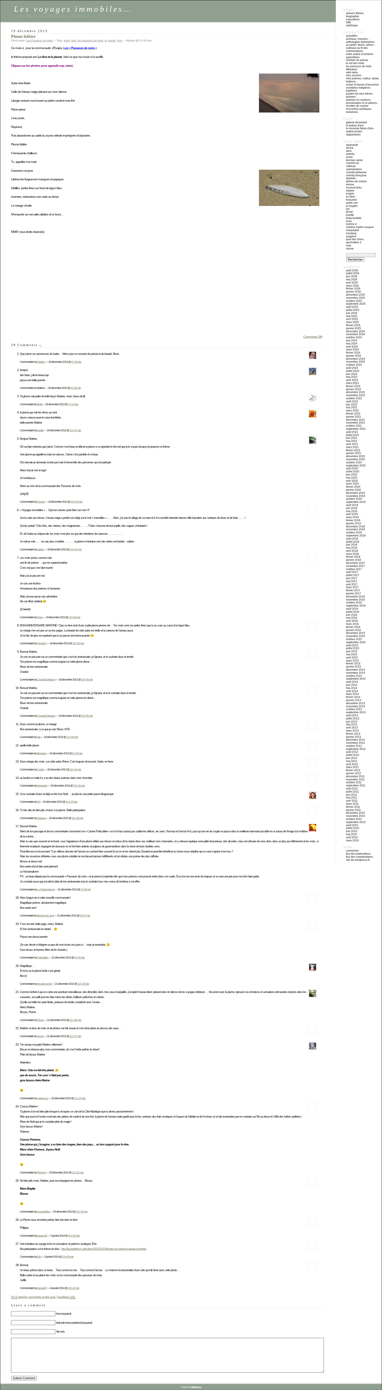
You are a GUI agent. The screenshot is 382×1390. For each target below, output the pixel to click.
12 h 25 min (83, 983)
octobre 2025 (354, 300)
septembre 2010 (356, 822)
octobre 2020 (354, 462)
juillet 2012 (352, 755)
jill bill (39, 404)
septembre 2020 (356, 465)
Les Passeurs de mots (39, 40)
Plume (40, 1020)
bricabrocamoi (44, 983)
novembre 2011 (355, 779)
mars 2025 (352, 322)
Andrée (350, 154)
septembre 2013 (356, 712)
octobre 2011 (354, 782)
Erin (39, 1256)
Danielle (351, 178)
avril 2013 (352, 727)
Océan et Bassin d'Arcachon (362, 84)
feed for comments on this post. (33, 1297)
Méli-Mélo (352, 72)
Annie (349, 157)
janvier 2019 (353, 523)
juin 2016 (351, 614)
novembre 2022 (355, 395)
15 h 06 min (74, 617)
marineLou (42, 1098)
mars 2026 (352, 285)
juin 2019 (351, 508)
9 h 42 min (79, 957)
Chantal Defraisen (46, 679)
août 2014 (352, 681)
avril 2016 (352, 620)
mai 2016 (351, 617)
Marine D (351, 224)
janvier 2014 (353, 700)
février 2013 (353, 733)
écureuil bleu (43, 1211)
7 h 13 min (73, 404)
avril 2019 (352, 514)
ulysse (40, 1036)
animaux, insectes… (358, 38)
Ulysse (350, 248)
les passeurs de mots (90, 40)
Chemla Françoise (356, 175)
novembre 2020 (355, 459)
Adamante (352, 144)
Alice (349, 150)
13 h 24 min (76, 549)
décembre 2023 (355, 358)
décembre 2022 (355, 392)
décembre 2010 (355, 812)
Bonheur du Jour (45, 915)
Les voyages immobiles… (73, 8)
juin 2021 (351, 437)
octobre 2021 (354, 425)
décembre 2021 (355, 419)
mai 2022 (351, 407)
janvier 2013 (353, 736)
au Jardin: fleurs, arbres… (361, 44)
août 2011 (352, 788)
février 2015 (353, 663)
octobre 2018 (354, 532)
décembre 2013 (355, 703)
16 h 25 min (71, 801)
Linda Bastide (353, 218)
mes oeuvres (353, 75)
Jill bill (349, 211)
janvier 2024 (353, 355)
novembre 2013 (355, 706)
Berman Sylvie (354, 160)
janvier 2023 (353, 389)
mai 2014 (351, 688)
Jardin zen (352, 202)
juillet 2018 (352, 541)
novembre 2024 (355, 334)
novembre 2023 (355, 361)
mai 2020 (351, 477)
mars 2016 (352, 624)
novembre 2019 (355, 496)
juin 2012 (351, 758)
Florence (41, 1172)
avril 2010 (352, 837)
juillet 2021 (352, 435)
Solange (41, 818)
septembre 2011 (355, 785)
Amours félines (355, 13)
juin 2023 (351, 374)
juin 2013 (351, 721)
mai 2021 (351, 441)
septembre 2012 (356, 749)
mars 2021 (352, 447)
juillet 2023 (352, 371)
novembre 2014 (355, 672)
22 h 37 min (75, 1036)
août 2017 (352, 572)
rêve (119, 40)
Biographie (352, 16)
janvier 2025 (353, 328)
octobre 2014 (354, 675)
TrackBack (66, 1297)
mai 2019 (351, 511)
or (106, 40)
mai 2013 (351, 724)
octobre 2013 (354, 709)
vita (38, 737)
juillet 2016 (352, 611)
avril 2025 (352, 319)
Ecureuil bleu (354, 187)
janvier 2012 (353, 773)
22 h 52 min (78, 1172)
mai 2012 (351, 761)
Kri (38, 801)
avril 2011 (352, 800)
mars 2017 (352, 587)
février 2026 (353, 288)
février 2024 (353, 352)
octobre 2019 (354, 498)
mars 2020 (352, 483)
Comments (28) (312, 336)
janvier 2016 (353, 630)
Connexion (352, 850)
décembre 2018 (355, 526)
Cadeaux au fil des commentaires (357, 49)
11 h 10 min (80, 1098)
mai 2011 (351, 797)
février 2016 (353, 627)
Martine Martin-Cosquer (360, 227)
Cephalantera (354, 169)
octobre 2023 (354, 364)
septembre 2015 (356, 642)
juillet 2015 (352, 648)
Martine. (41, 361)
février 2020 (353, 486)
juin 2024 (351, 340)
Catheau (351, 166)
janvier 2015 (353, 666)
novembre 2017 (355, 566)
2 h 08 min (85, 889)
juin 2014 (351, 684)
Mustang (351, 233)
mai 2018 (351, 547)
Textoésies (352, 112)
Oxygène (41, 643)
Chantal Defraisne (356, 172)
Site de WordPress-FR (358, 859)
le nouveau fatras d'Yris (360, 128)
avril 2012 (352, 764)
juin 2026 (351, 276)
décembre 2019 (355, 492)
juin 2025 (351, 313)
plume (112, 40)
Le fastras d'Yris (355, 125)
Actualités (351, 35)
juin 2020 (351, 474)
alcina (349, 147)
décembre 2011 (355, 776)
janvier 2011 (353, 810)
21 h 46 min (75, 1020)
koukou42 (42, 1235)
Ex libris (350, 196)
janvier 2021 (353, 453)
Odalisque (352, 25)
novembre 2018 (355, 529)
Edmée (350, 190)
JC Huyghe (352, 205)
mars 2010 (352, 840)
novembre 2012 (355, 742)
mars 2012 (352, 767)
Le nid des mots (355, 63)
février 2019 (353, 520)
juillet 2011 (352, 791)
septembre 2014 (356, 678)
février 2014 (353, 697)
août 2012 (352, 751)
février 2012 (353, 770)
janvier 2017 (353, 593)
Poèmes (351, 96)
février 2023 (353, 386)
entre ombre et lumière (359, 54)
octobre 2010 (354, 819)
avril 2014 (352, 691)
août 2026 (352, 270)
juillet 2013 (352, 718)
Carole (40, 769)
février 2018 (353, 556)
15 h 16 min (79, 785)
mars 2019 (352, 517)
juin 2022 (351, 404)
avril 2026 (352, 282)
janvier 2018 (353, 559)
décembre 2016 (355, 596)
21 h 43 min (72, 737)
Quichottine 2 (353, 242)
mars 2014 (352, 694)
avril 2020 (352, 480)
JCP (348, 208)
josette (40, 430)
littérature (351, 69)
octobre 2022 (354, 398)
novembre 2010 (355, 816)
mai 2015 (351, 654)
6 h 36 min (76, 387)
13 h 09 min (76, 501)
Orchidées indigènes (358, 87)
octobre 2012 (354, 745)
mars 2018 (352, 553)
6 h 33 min (76, 361)
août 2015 (352, 645)
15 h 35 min (74, 1235)
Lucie (349, 221)
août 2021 (352, 432)
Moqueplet (352, 230)
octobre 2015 (354, 639)
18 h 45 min (78, 643)
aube (67, 40)
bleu (73, 40)
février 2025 (353, 325)
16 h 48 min (77, 818)
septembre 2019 (356, 502)
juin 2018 (351, 544)
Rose (40, 617)
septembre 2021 (356, 428)
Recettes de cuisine (357, 105)
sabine (40, 549)
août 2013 (352, 715)
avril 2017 (352, 584)
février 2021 (353, 450)
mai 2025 (351, 316)
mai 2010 (351, 834)
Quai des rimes (355, 239)
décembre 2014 (355, 669)
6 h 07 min (85, 915)
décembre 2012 (355, 739)
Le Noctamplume (46, 889)
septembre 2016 (356, 605)
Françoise (351, 199)
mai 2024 (351, 343)
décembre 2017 (355, 563)
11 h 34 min (75, 769)
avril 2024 (352, 346)
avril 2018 (352, 550)
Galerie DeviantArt (356, 122)
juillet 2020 (352, 471)
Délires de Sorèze (356, 181)
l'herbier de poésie (357, 60)
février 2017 (353, 590)
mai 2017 (351, 581)
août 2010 (352, 825)
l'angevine (42, 785)
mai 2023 (351, 376)
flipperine (41, 753)
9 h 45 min (77, 753)
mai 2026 (351, 279)
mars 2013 (352, 730)
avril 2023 (352, 380)
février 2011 (353, 806)
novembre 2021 (355, 422)
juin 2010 (351, 831)
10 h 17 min (75, 430)
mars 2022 (352, 410)
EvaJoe (41, 501)
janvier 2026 (353, 291)
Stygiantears (353, 134)
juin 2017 (351, 578)
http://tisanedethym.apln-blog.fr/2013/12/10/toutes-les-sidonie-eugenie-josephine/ (103, 1249)
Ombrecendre (354, 131)
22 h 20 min (82, 1211)
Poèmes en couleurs (358, 99)
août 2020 (352, 468)
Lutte (348, 22)
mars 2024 (352, 349)
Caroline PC (352, 163)
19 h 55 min (87, 715)
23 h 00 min (68, 1256)
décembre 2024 (355, 331)
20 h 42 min (73, 1288)
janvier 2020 (353, 489)
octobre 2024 (354, 337)
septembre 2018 (356, 535)
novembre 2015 (355, 636)
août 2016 (352, 608)
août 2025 (352, 306)
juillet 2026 (352, 273)
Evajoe (350, 193)
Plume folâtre (23, 36)
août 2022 (352, 401)
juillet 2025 (352, 310)
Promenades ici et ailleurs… (363, 103)
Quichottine (42, 957)
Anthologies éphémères (360, 42)
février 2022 (353, 413)
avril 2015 (352, 657)
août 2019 (352, 505)
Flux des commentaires (359, 856)
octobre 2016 (354, 602)
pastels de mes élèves (359, 93)
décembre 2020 (355, 456)
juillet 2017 (352, 575)
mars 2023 (352, 383)
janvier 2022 (353, 416)
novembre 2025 (355, 297)
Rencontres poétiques (358, 108)
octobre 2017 (354, 569)
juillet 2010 (352, 828)
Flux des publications (358, 853)
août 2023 (352, 367)
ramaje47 (42, 1288)
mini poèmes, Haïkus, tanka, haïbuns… (362, 80)
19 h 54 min (87, 679)
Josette (350, 215)
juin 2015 (351, 651)
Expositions (353, 19)
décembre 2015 (355, 633)
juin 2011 (351, 794)
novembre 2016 (355, 599)
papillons (351, 90)
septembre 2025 (356, 303)
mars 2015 (352, 660)
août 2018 (352, 538)
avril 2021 (352, 444)
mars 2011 (352, 803)
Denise (350, 184)
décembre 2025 (355, 294)
